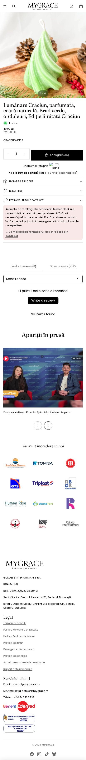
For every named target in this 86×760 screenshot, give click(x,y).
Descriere (15, 191)
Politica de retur (13, 643)
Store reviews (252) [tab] (63, 266)
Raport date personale (17, 669)
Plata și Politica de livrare (18, 636)
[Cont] (71, 6)
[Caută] (13, 6)
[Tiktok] (46, 754)
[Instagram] (39, 754)
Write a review (43, 300)
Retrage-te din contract (26, 200)
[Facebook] (31, 754)
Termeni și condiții (14, 623)
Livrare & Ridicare (21, 181)
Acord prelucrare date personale (24, 662)
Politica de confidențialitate (20, 629)
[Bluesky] (54, 754)
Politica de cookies (15, 656)
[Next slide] (48, 425)
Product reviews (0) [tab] (23, 266)
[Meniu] (5, 6)
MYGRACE (48, 744)
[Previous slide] (38, 425)
